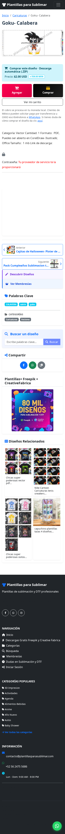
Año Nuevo (11, 714)
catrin (23, 304)
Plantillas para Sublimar (26, 4)
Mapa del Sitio (10, 792)
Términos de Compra (13, 787)
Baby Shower (12, 725)
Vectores (25, 319)
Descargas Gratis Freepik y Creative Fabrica (33, 640)
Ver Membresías (21, 284)
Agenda (9, 698)
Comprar (48, 92)
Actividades (11, 693)
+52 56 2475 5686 (16, 766)
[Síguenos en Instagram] (21, 612)
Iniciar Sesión (14, 667)
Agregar (17, 92)
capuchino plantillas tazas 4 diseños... (45, 530)
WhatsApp (34, 117)
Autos (8, 720)
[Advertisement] (32, 212)
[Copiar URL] (41, 365)
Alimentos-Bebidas (15, 704)
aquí (40, 120)
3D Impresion (12, 687)
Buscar (53, 342)
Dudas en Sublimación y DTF (24, 662)
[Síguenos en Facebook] (5, 612)
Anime (8, 709)
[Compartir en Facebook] (24, 365)
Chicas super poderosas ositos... (16, 556)
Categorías (13, 645)
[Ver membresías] (32, 410)
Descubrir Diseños (21, 274)
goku (32, 304)
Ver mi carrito (32, 102)
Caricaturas (19, 15)
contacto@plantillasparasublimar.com (30, 756)
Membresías (14, 656)
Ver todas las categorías (18, 732)
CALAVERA (11, 304)
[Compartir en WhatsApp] (32, 365)
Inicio (5, 15)
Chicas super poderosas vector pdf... (15, 480)
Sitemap (46, 824)
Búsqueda (12, 651)
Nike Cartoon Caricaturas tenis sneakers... (44, 490)
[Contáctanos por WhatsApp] (13, 612)
